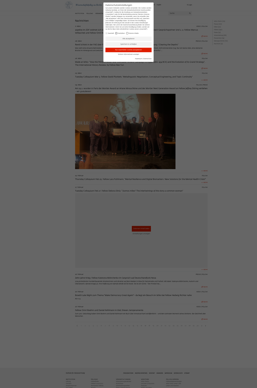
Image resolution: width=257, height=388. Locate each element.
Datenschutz (147, 58)
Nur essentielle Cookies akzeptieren (128, 50)
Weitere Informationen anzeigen (128, 54)
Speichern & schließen (128, 44)
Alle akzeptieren (128, 39)
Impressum (138, 58)
